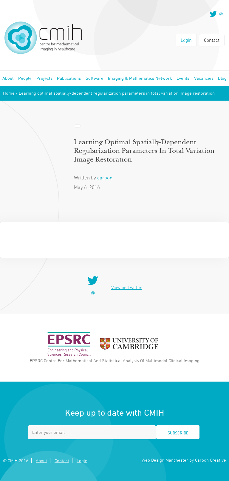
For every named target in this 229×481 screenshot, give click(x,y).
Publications (69, 78)
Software (94, 78)
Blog (222, 78)
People (25, 78)
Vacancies (203, 78)
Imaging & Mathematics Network (140, 78)
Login (186, 40)
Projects (44, 78)
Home (9, 93)
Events (183, 78)
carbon (104, 178)
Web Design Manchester (165, 459)
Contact (211, 40)
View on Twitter (126, 287)
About (8, 78)
